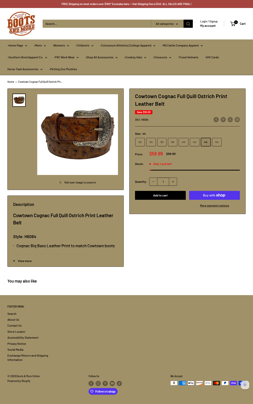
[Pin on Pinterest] (223, 119)
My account (208, 25)
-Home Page (15, 45)
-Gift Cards (212, 57)
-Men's (38, 45)
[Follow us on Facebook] (91, 383)
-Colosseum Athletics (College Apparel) (125, 45)
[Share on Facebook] (216, 119)
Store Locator (16, 331)
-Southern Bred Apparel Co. (25, 57)
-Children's (82, 45)
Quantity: (141, 181)
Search (11, 313)
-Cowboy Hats (133, 57)
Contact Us (14, 325)
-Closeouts (160, 57)
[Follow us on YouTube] (112, 383)
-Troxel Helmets (188, 57)
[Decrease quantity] (153, 182)
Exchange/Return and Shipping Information (27, 357)
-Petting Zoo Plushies (63, 69)
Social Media (15, 349)
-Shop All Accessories (99, 57)
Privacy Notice (16, 343)
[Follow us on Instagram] (98, 383)
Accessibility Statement (23, 337)
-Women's (58, 45)
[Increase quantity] (173, 182)
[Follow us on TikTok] (119, 383)
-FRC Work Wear (64, 57)
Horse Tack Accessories (23, 69)
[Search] (188, 24)
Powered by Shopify (18, 381)
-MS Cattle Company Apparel (180, 45)
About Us (13, 319)
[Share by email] (237, 119)
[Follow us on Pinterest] (105, 383)
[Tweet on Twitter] (230, 119)
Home (10, 81)
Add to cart (160, 195)
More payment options (214, 205)
